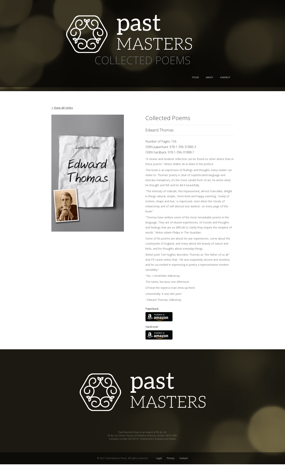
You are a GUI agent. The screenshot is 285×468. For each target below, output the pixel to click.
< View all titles (62, 108)
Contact (225, 77)
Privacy (170, 458)
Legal (159, 458)
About (209, 77)
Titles (195, 77)
